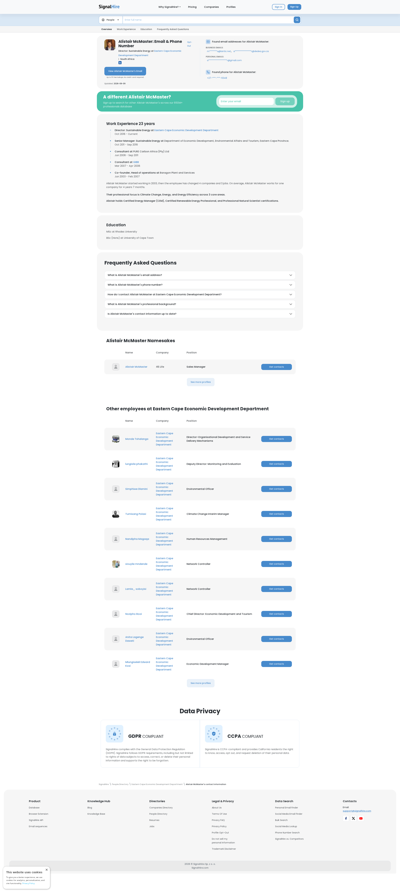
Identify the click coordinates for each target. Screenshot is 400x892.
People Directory (158, 813)
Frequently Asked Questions (173, 29)
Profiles (231, 7)
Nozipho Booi (133, 614)
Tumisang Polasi (135, 514)
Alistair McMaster (136, 367)
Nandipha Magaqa (137, 539)
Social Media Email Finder (288, 813)
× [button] (46, 870)
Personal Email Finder (286, 807)
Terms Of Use (219, 813)
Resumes (154, 820)
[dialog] (26, 878)
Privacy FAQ (218, 820)
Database (34, 807)
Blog (90, 807)
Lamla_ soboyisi (135, 589)
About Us (217, 807)
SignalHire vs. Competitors (289, 838)
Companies (211, 7)
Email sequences (38, 826)
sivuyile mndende (136, 564)
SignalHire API (36, 820)
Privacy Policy (219, 826)
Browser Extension (38, 813)
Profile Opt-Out (220, 832)
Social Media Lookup (286, 826)
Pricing (192, 7)
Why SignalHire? (168, 7)
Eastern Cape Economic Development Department (186, 130)
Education (146, 29)
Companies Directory (161, 807)
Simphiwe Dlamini (136, 489)
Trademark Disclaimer (224, 848)
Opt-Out (189, 44)
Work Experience (126, 29)
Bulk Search (281, 820)
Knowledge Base (96, 813)
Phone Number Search (287, 832)
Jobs (151, 826)
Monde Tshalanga (136, 439)
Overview (106, 29)
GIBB (136, 162)
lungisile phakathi (136, 464)
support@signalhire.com (357, 810)
